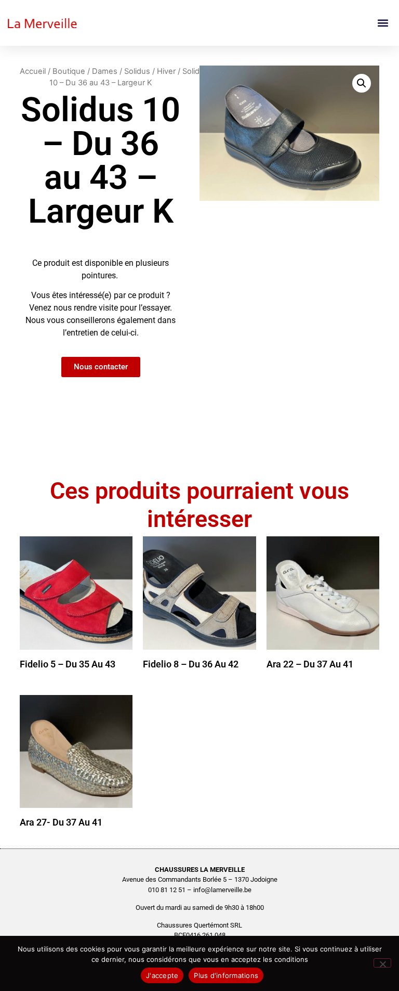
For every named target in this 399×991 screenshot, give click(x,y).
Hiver (166, 71)
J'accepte (162, 975)
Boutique (68, 71)
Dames (104, 71)
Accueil (33, 71)
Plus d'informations (226, 975)
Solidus (137, 71)
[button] (382, 23)
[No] (382, 963)
